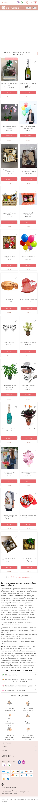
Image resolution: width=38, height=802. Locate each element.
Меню (6, 2)
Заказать (9, 93)
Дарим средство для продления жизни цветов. (9, 737)
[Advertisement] (19, 31)
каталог (4, 751)
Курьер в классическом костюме (9, 723)
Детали (9, 97)
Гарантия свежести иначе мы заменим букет (28, 710)
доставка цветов (14, 680)
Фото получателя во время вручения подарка (28, 737)
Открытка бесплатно (28, 723)
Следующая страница (22, 577)
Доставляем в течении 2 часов (9, 709)
